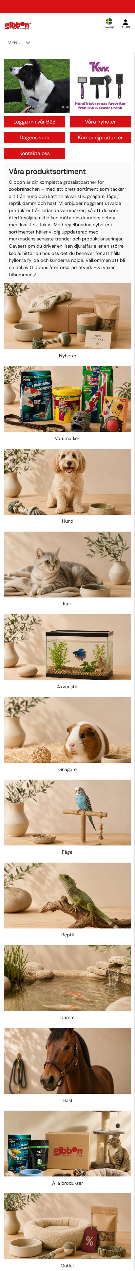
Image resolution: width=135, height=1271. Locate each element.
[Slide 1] (63, 107)
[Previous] (15, 86)
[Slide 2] (68, 107)
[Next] (119, 86)
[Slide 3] (71, 107)
